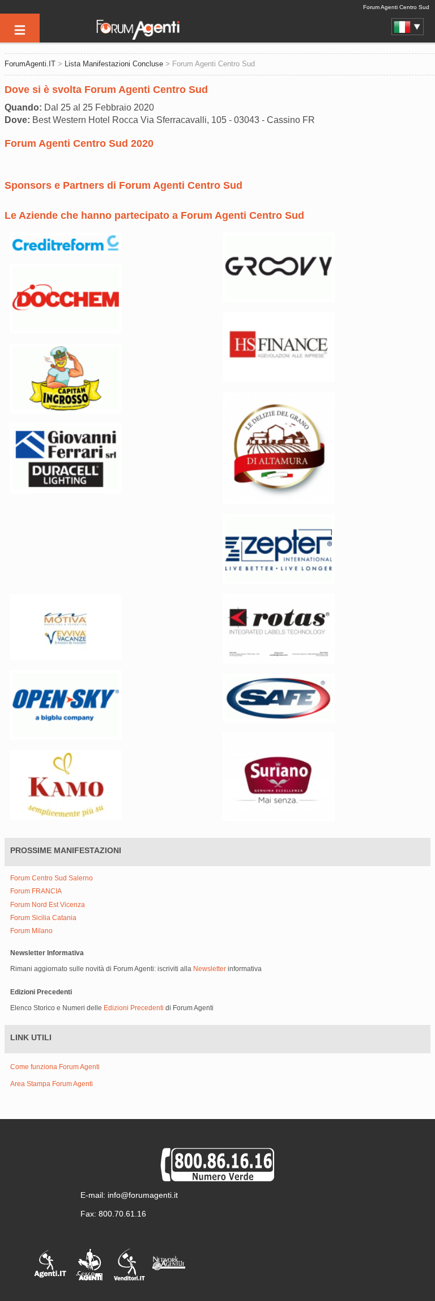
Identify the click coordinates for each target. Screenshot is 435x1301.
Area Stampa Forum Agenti (51, 1084)
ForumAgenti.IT (30, 64)
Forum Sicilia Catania (43, 918)
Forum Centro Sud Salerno (51, 878)
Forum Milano (31, 931)
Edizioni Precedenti (134, 1008)
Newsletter (209, 969)
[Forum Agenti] (137, 37)
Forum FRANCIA (36, 891)
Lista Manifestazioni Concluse (114, 64)
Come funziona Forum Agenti (55, 1067)
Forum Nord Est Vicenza (47, 905)
